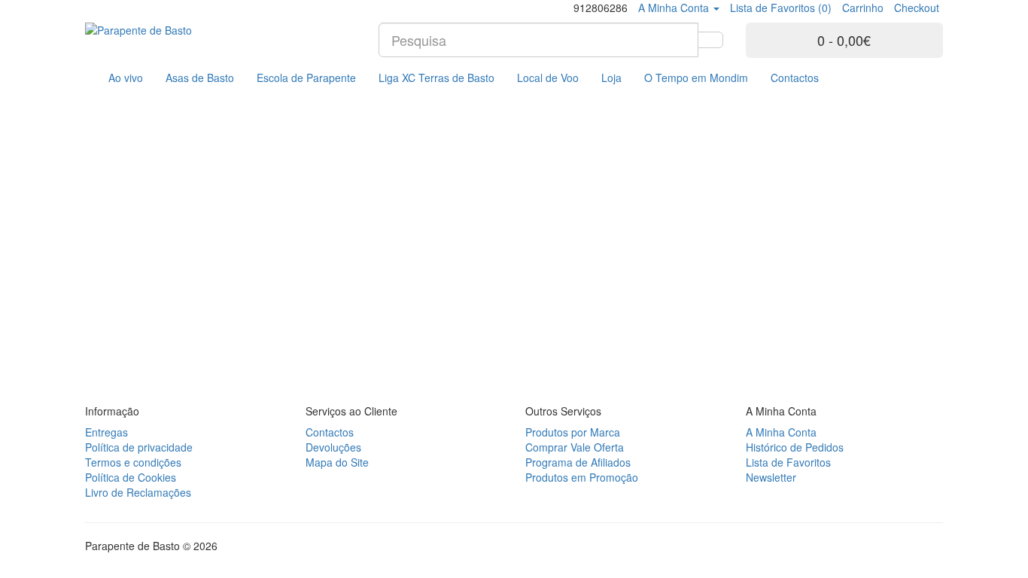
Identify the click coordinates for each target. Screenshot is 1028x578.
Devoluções (333, 447)
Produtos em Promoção (581, 477)
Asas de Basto (200, 77)
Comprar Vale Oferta (574, 447)
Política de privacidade (139, 447)
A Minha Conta (781, 432)
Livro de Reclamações (138, 492)
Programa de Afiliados (578, 462)
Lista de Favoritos (788, 462)
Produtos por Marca (572, 432)
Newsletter (771, 477)
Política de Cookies (130, 477)
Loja (611, 77)
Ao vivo (125, 77)
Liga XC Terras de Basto (436, 77)
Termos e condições (133, 462)
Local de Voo (548, 77)
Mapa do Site (337, 462)
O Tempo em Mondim (696, 77)
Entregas (106, 432)
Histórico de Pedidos (795, 447)
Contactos (795, 77)
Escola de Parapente (306, 77)
